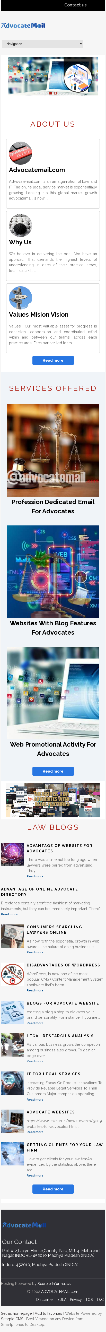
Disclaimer (45, 1300)
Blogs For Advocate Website (63, 1003)
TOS (89, 1300)
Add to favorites (48, 1313)
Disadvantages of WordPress (63, 965)
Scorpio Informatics (54, 1283)
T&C (100, 1300)
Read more (53, 360)
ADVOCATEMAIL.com (59, 1291)
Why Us (20, 242)
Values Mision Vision (38, 314)
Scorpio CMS (12, 1319)
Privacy (76, 1300)
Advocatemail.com (37, 170)
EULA (61, 1300)
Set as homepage (16, 1313)
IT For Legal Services (54, 1074)
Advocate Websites (51, 1112)
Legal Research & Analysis (60, 1036)
